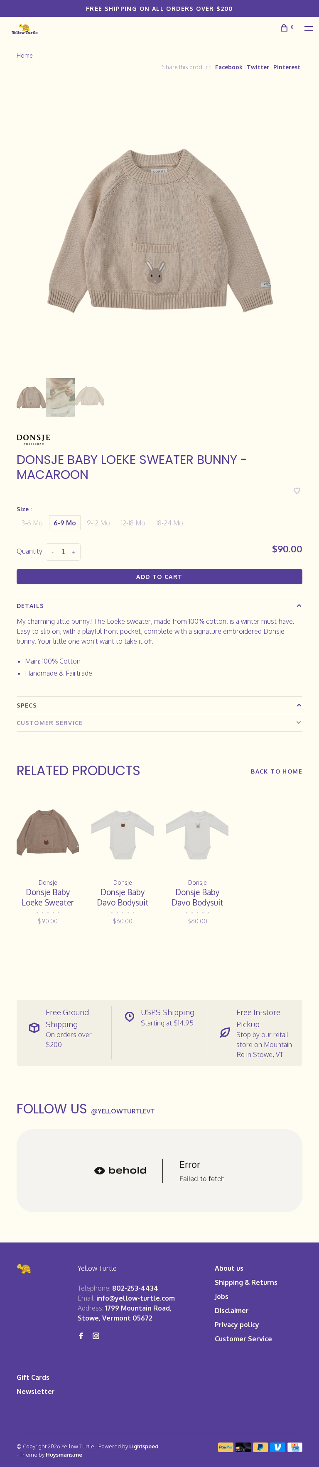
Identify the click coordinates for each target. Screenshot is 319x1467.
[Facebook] (81, 1336)
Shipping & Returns (246, 1282)
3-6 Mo (32, 523)
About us (229, 1268)
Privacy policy (237, 1325)
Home (25, 55)
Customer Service (50, 722)
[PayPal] (225, 1449)
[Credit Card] (294, 1449)
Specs (27, 705)
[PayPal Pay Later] (260, 1449)
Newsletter (36, 1391)
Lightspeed (144, 1446)
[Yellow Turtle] (24, 1269)
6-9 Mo (65, 523)
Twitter (258, 67)
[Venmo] (277, 1449)
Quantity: (30, 551)
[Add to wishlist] (297, 491)
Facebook (229, 67)
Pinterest (286, 67)
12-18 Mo (133, 523)
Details (30, 605)
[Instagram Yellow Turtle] (96, 1336)
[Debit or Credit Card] (243, 1449)
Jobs (221, 1296)
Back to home (276, 771)
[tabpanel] (159, 229)
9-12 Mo (98, 523)
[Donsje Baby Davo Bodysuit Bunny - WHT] (197, 832)
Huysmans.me (64, 1454)
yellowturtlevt (123, 1111)
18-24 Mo (169, 523)
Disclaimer (232, 1310)
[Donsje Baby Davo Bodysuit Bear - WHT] (122, 832)
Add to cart (159, 576)
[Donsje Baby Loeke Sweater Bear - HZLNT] (48, 832)
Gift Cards (33, 1377)
